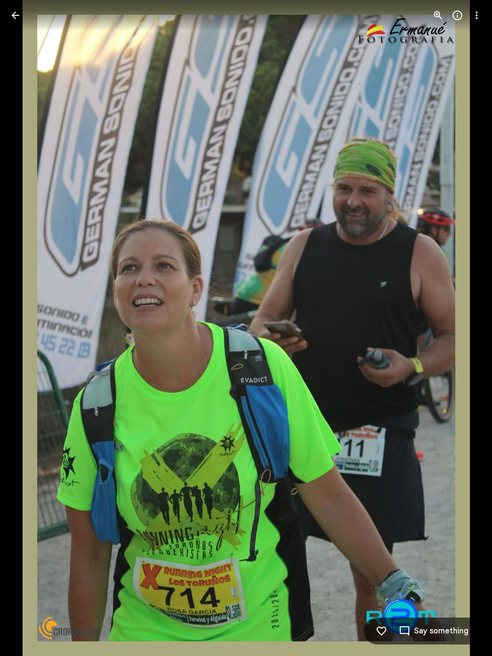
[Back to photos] (15, 15)
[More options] (476, 15)
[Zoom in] (438, 15)
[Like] (381, 631)
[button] (26, 328)
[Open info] (457, 15)
